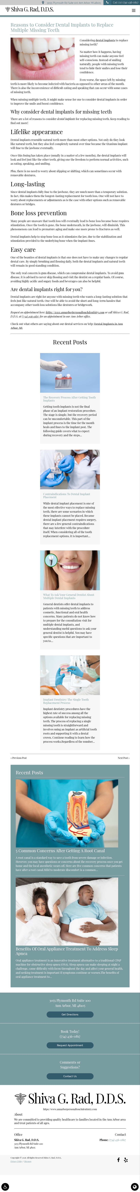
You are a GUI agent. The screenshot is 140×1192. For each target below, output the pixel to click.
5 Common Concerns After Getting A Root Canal (60, 850)
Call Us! (125, 2)
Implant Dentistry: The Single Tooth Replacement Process (66, 701)
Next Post (123, 758)
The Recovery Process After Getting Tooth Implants (69, 398)
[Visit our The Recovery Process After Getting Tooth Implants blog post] (70, 373)
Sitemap (27, 1161)
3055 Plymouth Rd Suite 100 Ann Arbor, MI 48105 (73, 3)
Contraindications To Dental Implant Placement (66, 495)
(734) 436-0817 (30, 316)
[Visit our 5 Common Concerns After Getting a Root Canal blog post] (67, 846)
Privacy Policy (17, 1161)
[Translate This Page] (135, 1187)
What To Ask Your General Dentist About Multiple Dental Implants (68, 596)
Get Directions (70, 1014)
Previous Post (19, 758)
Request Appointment (70, 1045)
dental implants (105, 40)
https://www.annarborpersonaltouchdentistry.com (75, 312)
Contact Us (70, 1076)
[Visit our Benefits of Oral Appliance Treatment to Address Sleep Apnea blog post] (67, 944)
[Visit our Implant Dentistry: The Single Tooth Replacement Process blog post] (70, 675)
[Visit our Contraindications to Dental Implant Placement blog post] (70, 469)
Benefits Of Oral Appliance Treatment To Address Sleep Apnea (67, 951)
